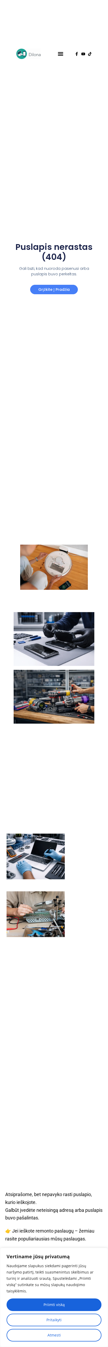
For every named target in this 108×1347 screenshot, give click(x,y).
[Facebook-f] (77, 54)
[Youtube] (83, 54)
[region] (54, 1297)
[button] (60, 54)
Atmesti (54, 1335)
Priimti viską (54, 1304)
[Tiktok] (90, 54)
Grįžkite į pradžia (54, 289)
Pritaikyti (54, 1319)
